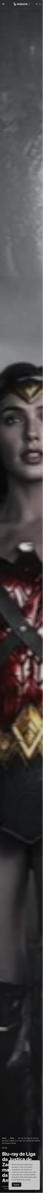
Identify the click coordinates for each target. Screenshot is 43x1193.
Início (4, 1138)
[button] (40, 4)
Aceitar (16, 1185)
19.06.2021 (5, 1186)
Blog (12, 1138)
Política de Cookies (23, 1180)
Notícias (4, 1148)
